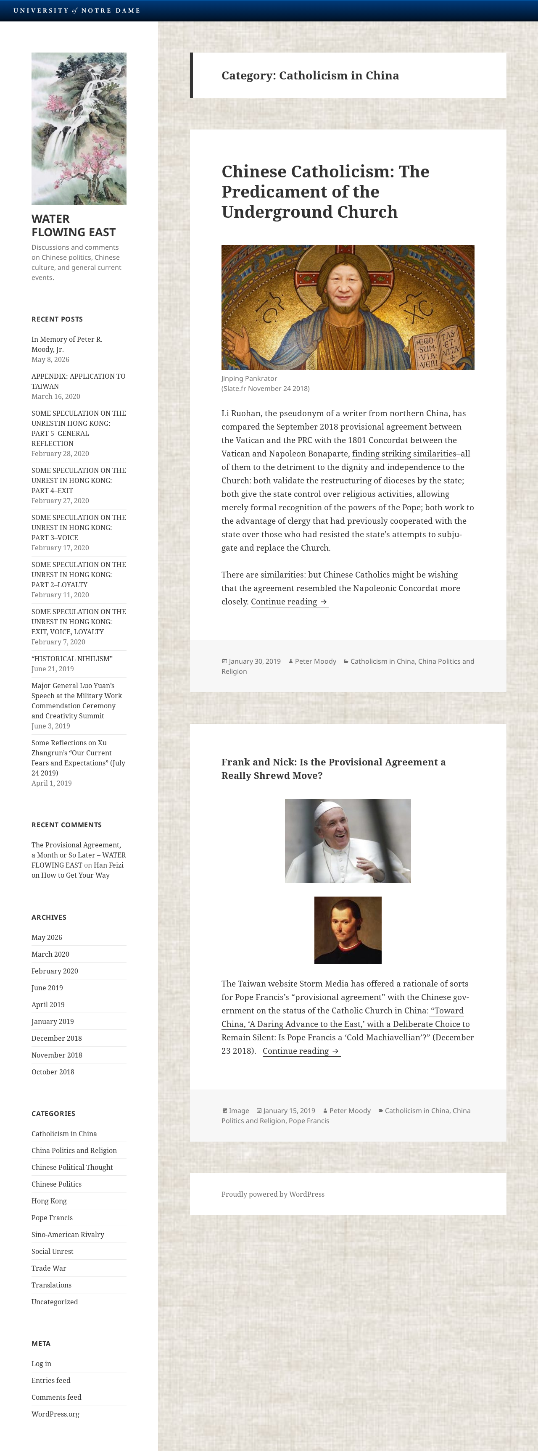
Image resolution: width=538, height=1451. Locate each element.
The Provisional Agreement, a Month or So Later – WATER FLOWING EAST (79, 855)
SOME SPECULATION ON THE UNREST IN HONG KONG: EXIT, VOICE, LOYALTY (79, 621)
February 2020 (55, 971)
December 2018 (57, 1038)
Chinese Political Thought (72, 1167)
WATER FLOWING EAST (74, 225)
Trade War (49, 1268)
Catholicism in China (64, 1133)
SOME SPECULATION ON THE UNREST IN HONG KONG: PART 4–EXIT (79, 480)
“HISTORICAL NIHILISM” (72, 658)
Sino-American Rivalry (68, 1234)
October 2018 (53, 1071)
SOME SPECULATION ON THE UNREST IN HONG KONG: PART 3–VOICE (79, 527)
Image (239, 1110)
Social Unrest (53, 1251)
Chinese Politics (57, 1184)
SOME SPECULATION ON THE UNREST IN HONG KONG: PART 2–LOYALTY (79, 574)
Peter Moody (315, 661)
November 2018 (57, 1055)
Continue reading (290, 601)
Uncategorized (55, 1301)
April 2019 (48, 1004)
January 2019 (53, 1021)
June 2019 (47, 987)
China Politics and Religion (74, 1150)
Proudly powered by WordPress (273, 1194)
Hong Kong (49, 1201)
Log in (41, 1363)
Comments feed (57, 1397)
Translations (51, 1285)
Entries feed (51, 1380)
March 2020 (50, 954)
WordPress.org (55, 1414)
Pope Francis (52, 1217)
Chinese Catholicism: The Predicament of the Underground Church (326, 191)
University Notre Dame (76, 10)
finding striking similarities (404, 453)
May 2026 (47, 937)
